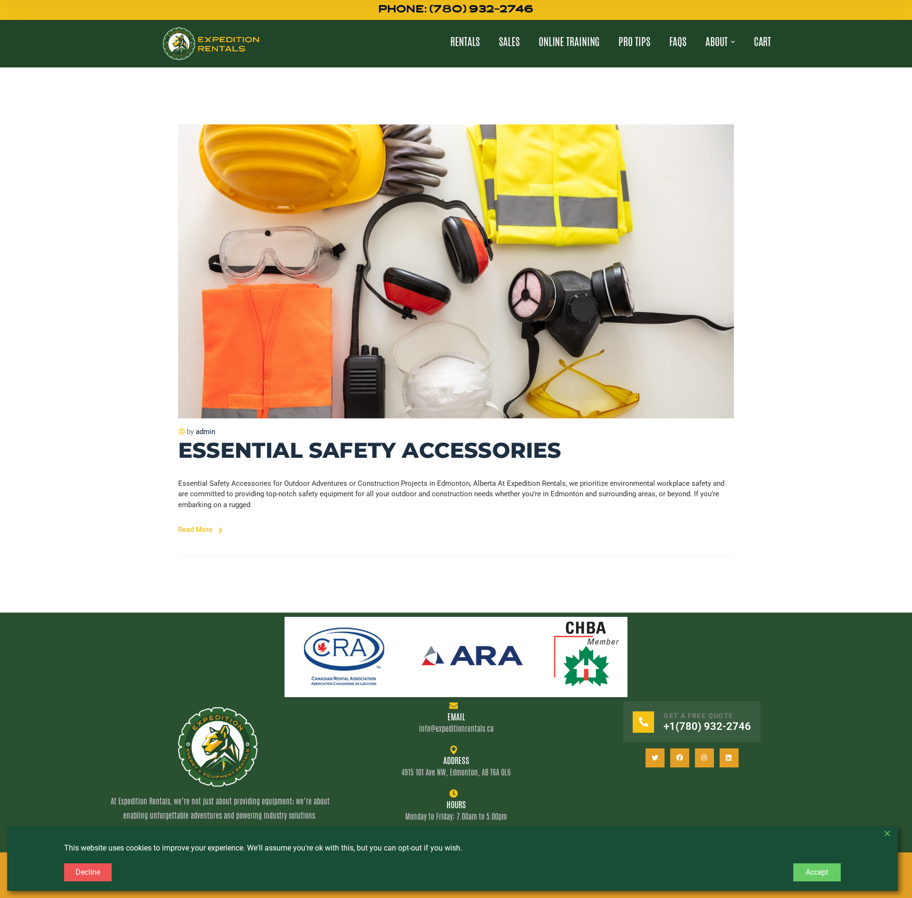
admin (205, 431)
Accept (817, 872)
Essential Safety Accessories (369, 450)
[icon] (655, 757)
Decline (88, 872)
